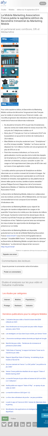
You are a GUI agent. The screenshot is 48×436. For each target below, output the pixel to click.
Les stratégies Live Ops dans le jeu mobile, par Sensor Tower (24, 334)
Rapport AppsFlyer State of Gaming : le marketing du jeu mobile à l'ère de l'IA (22, 358)
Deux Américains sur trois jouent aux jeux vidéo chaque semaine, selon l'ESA (22, 328)
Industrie (29, 305)
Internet (7, 299)
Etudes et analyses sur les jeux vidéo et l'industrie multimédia (22, 283)
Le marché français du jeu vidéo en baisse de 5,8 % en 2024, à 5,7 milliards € (23, 380)
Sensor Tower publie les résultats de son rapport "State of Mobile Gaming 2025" (23, 373)
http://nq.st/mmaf (8, 247)
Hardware (18, 305)
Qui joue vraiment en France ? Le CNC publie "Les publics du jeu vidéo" (23, 365)
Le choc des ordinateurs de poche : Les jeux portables (21, 397)
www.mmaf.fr (11, 236)
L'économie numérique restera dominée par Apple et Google (23, 338)
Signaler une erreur (10, 254)
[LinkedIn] (22, 424)
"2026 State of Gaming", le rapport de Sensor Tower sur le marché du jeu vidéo (22, 351)
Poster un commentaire (12, 272)
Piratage (7, 305)
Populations (30, 299)
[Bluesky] (4, 424)
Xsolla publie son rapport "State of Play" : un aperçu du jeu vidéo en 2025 (23, 387)
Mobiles (18, 299)
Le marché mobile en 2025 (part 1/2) (15, 392)
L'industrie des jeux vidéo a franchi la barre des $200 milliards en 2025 (21, 321)
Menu (43, 3)
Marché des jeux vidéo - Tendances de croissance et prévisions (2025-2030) (21, 344)
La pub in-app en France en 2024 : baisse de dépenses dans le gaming (23, 403)
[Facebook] (16, 424)
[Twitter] (10, 424)
